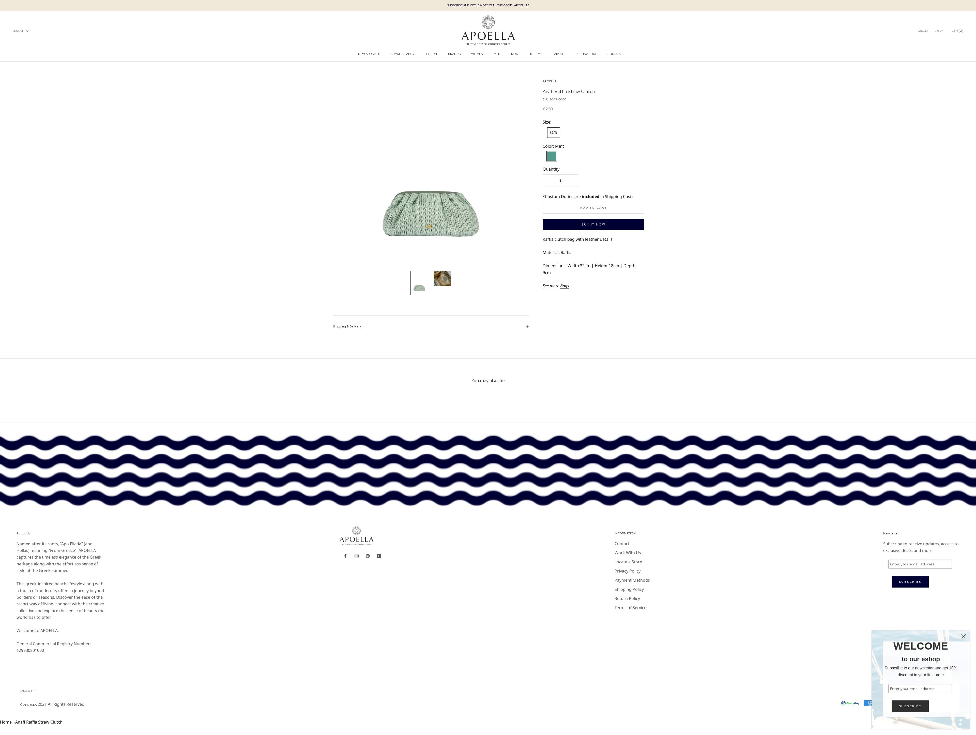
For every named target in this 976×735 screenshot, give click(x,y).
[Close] (963, 636)
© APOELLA (28, 705)
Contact (622, 543)
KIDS (514, 54)
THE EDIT (430, 54)
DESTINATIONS (586, 54)
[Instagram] (357, 555)
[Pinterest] (368, 555)
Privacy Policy (627, 571)
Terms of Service (630, 607)
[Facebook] (345, 555)
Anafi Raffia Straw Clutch (39, 722)
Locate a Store (628, 562)
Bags (564, 286)
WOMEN (477, 54)
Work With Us (628, 553)
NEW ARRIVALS (369, 54)
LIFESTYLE (535, 54)
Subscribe (910, 706)
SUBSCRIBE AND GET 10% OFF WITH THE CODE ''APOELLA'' (488, 5)
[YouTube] (379, 555)
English (18, 31)
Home (6, 722)
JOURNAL (615, 54)
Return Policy (627, 598)
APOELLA (550, 81)
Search (939, 31)
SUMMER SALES (402, 54)
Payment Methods (632, 580)
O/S (553, 133)
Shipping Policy (629, 589)
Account (923, 31)
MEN (497, 54)
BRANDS (454, 54)
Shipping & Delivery (347, 326)
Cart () (957, 31)
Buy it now (593, 225)
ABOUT (559, 54)
